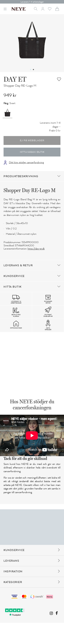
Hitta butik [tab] (13, 286)
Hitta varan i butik (32, 152)
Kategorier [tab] (13, 582)
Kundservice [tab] (14, 276)
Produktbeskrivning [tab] (21, 176)
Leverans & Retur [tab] (18, 265)
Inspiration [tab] (13, 571)
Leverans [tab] (11, 560)
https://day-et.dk (36, 248)
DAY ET (15, 79)
